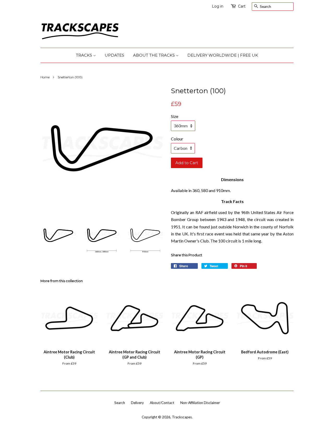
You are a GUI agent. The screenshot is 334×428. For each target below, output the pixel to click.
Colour (177, 138)
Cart (242, 6)
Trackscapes (182, 417)
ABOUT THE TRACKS (154, 55)
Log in (217, 6)
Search (119, 403)
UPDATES (114, 55)
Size (174, 116)
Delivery (137, 403)
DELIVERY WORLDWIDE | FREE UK (222, 55)
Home (45, 77)
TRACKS (84, 55)
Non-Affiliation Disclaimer (200, 403)
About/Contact (162, 403)
